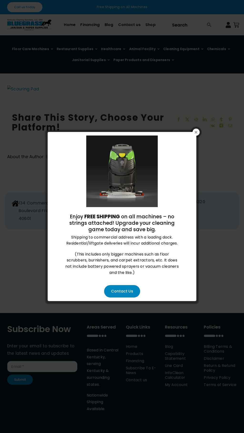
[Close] (196, 132)
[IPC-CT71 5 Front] (122, 138)
